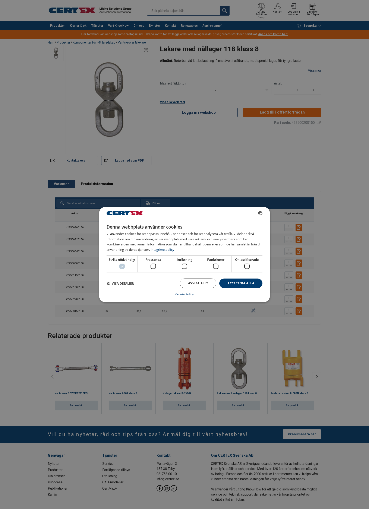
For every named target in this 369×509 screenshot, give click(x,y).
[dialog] (184, 254)
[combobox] (260, 213)
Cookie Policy (184, 294)
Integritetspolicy (162, 249)
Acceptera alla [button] (240, 283)
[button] (120, 283)
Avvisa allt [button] (198, 283)
